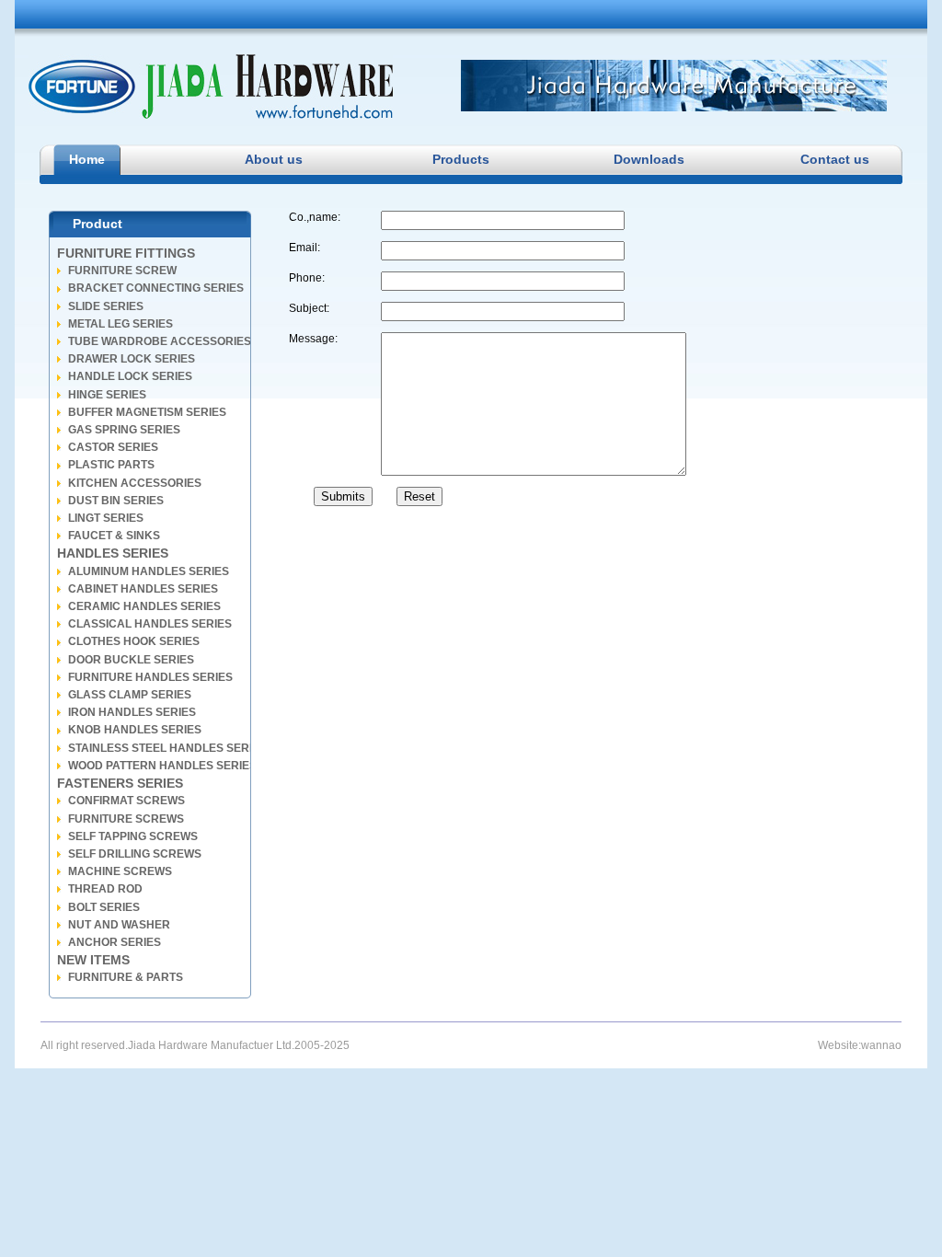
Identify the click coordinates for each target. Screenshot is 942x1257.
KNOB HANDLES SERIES (134, 729)
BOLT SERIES (104, 907)
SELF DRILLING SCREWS (134, 854)
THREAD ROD (105, 888)
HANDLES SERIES (112, 553)
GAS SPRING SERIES (124, 429)
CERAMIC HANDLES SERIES (144, 606)
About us (274, 159)
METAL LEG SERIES (120, 323)
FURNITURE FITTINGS (126, 253)
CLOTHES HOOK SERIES (134, 641)
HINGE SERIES (107, 394)
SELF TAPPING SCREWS (133, 836)
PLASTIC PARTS (111, 464)
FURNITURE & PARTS (125, 977)
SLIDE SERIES (106, 306)
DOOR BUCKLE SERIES (131, 659)
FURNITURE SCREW (122, 270)
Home (87, 159)
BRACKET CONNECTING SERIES (156, 288)
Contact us (833, 159)
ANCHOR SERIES (114, 942)
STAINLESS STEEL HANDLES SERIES (167, 748)
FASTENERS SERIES (120, 783)
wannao (881, 1045)
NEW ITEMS (93, 959)
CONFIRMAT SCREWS (126, 800)
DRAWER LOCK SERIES (131, 358)
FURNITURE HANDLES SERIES (150, 677)
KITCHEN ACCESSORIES (134, 483)
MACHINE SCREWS (120, 871)
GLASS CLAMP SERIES (129, 694)
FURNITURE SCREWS (126, 819)
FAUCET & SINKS (114, 535)
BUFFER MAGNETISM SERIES (147, 412)
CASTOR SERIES (113, 447)
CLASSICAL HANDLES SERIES (150, 623)
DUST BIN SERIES (116, 500)
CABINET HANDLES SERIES (143, 588)
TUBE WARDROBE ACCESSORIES (159, 341)
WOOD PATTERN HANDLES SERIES (162, 765)
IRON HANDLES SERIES (132, 712)
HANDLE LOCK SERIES (130, 376)
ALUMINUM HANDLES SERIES (148, 571)
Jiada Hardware (211, 86)
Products (460, 159)
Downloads (647, 159)
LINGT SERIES (106, 518)
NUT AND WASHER (119, 924)
